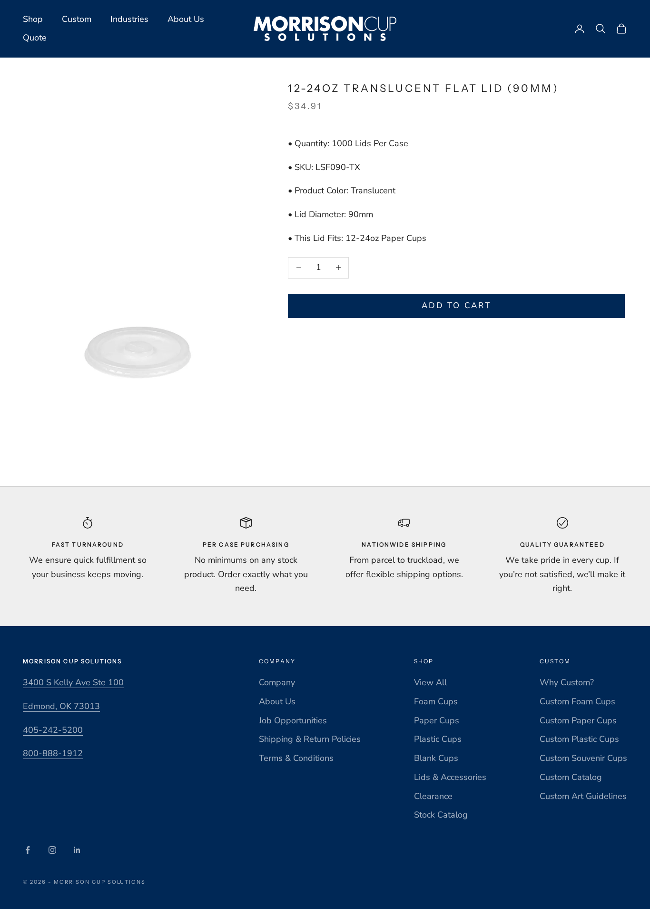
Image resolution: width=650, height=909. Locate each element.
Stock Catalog (441, 814)
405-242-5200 (53, 730)
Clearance (433, 796)
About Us (185, 19)
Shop (33, 19)
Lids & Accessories (450, 777)
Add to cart (456, 305)
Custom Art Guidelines (583, 796)
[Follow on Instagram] (52, 850)
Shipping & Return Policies (310, 739)
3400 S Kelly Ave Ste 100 (73, 682)
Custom (76, 19)
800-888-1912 (53, 753)
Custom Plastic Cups (579, 739)
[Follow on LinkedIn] (77, 850)
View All (430, 682)
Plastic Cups (438, 739)
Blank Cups (436, 758)
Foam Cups (436, 701)
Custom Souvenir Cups (583, 758)
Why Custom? (567, 682)
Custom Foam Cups (577, 701)
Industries (129, 19)
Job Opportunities (293, 720)
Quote (35, 37)
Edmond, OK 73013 (61, 706)
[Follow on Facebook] (27, 850)
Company (277, 682)
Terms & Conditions (296, 758)
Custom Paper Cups (578, 720)
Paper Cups (436, 720)
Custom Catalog (571, 777)
